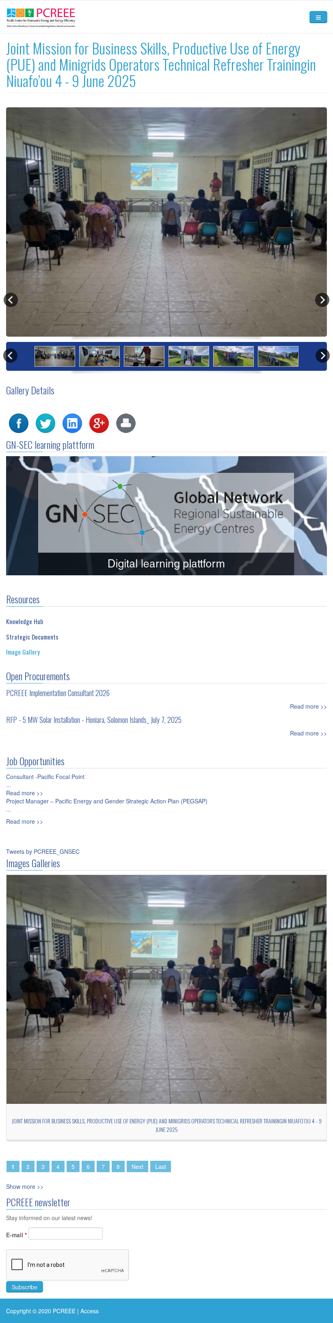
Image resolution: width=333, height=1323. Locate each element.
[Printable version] (126, 422)
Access (89, 1311)
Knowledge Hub (24, 621)
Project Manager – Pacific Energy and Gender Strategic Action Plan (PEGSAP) (107, 801)
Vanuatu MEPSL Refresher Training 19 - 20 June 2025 (196, 1120)
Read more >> (308, 706)
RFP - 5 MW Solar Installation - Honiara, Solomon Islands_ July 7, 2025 (94, 719)
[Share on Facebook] (18, 422)
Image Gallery (23, 651)
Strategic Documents (32, 636)
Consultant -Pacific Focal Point (45, 776)
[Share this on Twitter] (45, 422)
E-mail (16, 1235)
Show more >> (24, 1186)
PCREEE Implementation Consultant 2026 (58, 693)
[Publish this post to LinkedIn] (72, 422)
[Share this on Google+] (99, 422)
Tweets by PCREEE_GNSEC (43, 851)
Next (137, 1166)
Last (160, 1166)
